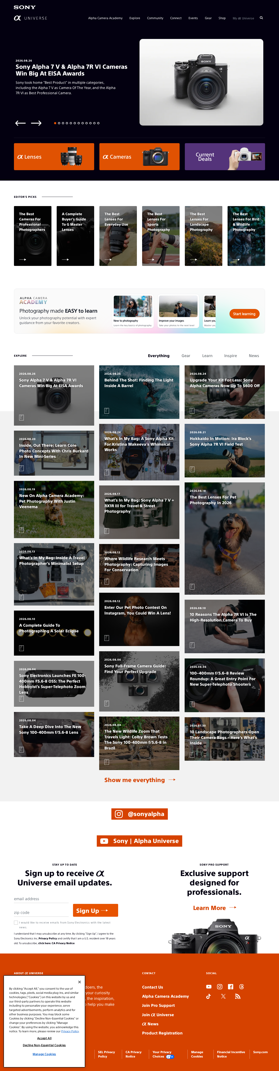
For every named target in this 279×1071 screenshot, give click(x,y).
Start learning (244, 313)
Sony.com (260, 1052)
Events (193, 18)
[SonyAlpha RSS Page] (237, 997)
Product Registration (162, 1032)
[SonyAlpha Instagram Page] (219, 987)
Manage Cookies (44, 1054)
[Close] (79, 982)
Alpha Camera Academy (105, 18)
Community (155, 18)
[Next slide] (36, 123)
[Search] (261, 17)
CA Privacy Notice (63, 943)
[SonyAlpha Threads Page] (241, 987)
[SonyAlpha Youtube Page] (208, 987)
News (152, 1023)
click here (44, 943)
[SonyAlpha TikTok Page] (208, 997)
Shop (222, 18)
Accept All (44, 1038)
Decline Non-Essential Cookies (44, 1045)
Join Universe (158, 1014)
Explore (134, 18)
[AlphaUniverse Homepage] (30, 17)
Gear (208, 18)
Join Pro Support (158, 1005)
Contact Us (152, 986)
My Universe (243, 17)
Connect (176, 18)
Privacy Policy (48, 938)
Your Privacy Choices (162, 1054)
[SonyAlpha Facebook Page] (230, 987)
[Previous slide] (20, 123)
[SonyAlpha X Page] (223, 997)
